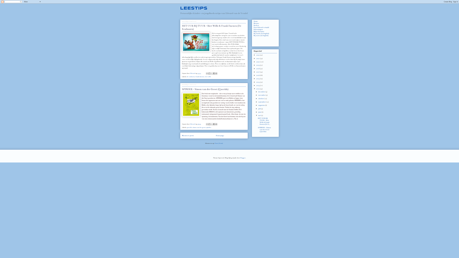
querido (189, 127)
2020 (258, 62)
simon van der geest (199, 127)
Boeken (256, 25)
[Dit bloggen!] (209, 73)
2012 (258, 89)
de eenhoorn (191, 76)
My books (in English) (261, 34)
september (262, 102)
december (261, 92)
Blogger (243, 158)
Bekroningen (258, 29)
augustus (261, 105)
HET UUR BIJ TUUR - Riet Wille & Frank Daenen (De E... (264, 121)
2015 (258, 79)
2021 (258, 58)
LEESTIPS (193, 8)
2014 (258, 82)
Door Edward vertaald (261, 27)
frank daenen (199, 76)
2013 (258, 85)
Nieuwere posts (188, 136)
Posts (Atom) (219, 143)
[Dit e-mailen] (207, 73)
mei (259, 115)
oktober (261, 99)
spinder (208, 127)
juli (259, 109)
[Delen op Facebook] (214, 73)
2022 (258, 55)
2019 (258, 65)
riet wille (208, 76)
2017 (258, 72)
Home (256, 21)
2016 (258, 75)
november (262, 95)
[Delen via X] (211, 73)
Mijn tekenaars (259, 31)
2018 (258, 69)
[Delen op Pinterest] (216, 73)
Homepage (220, 136)
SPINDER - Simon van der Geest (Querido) (205, 89)
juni (260, 112)
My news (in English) (261, 36)
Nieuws (256, 23)
